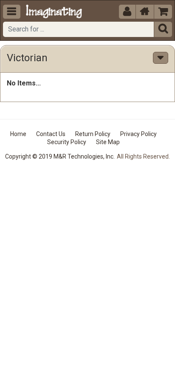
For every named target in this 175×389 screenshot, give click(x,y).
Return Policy (92, 134)
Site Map (108, 142)
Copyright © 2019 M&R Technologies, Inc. (60, 156)
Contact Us (50, 134)
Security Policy (66, 142)
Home (18, 134)
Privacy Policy (138, 134)
